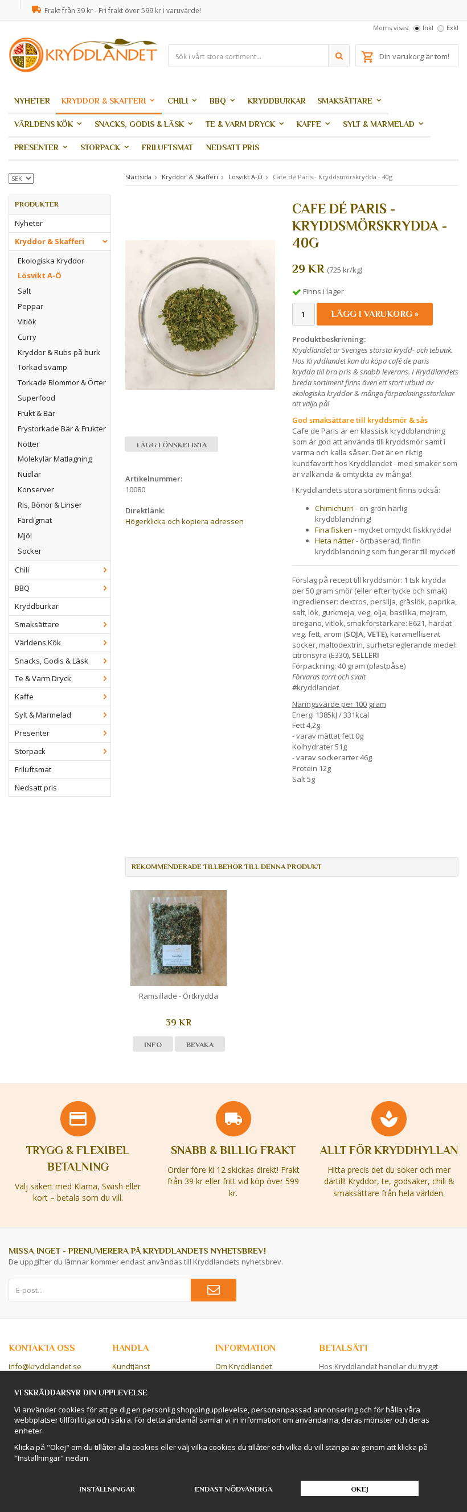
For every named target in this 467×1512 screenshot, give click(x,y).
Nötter (28, 444)
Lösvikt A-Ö (40, 275)
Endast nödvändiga (233, 1489)
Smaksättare (344, 100)
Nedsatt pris (232, 147)
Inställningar (107, 1489)
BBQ (218, 100)
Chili (177, 100)
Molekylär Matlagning (55, 459)
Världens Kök (43, 124)
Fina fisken (334, 530)
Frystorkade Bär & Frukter (62, 428)
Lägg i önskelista (172, 444)
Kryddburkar (277, 100)
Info (153, 1044)
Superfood (36, 398)
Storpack (100, 147)
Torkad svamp (42, 367)
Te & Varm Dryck (240, 124)
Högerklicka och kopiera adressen (184, 521)
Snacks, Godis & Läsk (139, 124)
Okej (359, 1489)
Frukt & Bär (36, 413)
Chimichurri (334, 508)
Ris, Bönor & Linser (50, 505)
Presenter (36, 147)
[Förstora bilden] (200, 314)
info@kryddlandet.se (45, 1366)
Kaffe (309, 124)
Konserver (36, 489)
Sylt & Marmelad (379, 124)
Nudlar (29, 474)
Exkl (452, 27)
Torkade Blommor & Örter (62, 382)
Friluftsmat (167, 147)
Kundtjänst (131, 1366)
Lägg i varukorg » (375, 314)
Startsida (138, 176)
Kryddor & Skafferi (104, 100)
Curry (27, 337)
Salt (24, 291)
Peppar (30, 306)
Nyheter (32, 100)
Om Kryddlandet (243, 1366)
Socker (30, 551)
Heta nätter (335, 540)
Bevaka (200, 1044)
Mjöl (25, 535)
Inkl (428, 27)
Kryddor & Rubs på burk (59, 352)
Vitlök (27, 321)
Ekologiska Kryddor (51, 261)
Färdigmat (35, 520)
